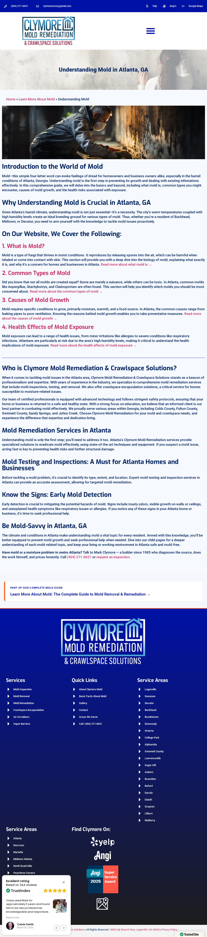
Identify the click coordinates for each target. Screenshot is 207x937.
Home (10, 99)
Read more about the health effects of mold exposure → (94, 345)
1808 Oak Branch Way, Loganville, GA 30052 (135, 929)
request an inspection (112, 557)
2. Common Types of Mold (36, 273)
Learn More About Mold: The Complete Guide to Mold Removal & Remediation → (80, 594)
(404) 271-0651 (19, 6)
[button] (151, 31)
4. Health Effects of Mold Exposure (48, 327)
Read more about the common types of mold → (66, 291)
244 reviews (28, 885)
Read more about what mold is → (126, 264)
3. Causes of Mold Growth (35, 300)
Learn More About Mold (37, 99)
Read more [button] (12, 917)
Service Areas (152, 680)
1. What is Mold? (23, 246)
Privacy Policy (169, 929)
